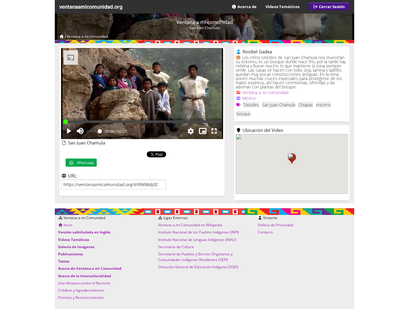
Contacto (265, 232)
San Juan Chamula (278, 105)
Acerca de (247, 6)
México (249, 98)
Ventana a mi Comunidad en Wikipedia (190, 224)
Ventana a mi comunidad (87, 36)
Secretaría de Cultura (176, 246)
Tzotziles (251, 105)
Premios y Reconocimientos (81, 297)
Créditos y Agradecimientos (81, 290)
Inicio (67, 224)
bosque (244, 114)
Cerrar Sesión (331, 6)
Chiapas (305, 105)
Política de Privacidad (275, 224)
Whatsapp (84, 162)
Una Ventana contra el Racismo (84, 283)
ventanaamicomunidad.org (90, 6)
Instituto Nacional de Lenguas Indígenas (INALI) (197, 239)
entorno (323, 105)
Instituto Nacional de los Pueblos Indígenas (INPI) (198, 232)
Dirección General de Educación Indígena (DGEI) (198, 266)
